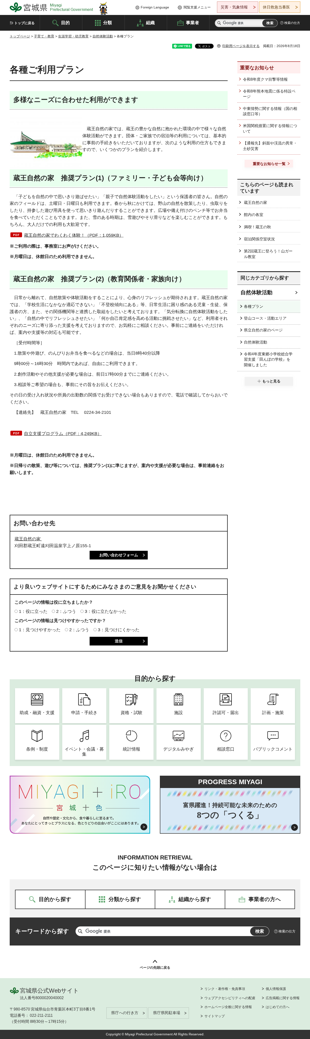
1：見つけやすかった (40, 629)
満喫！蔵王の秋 (257, 227)
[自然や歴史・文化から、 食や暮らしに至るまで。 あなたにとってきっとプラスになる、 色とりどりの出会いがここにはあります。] (80, 820)
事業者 (192, 22)
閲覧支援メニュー (197, 7)
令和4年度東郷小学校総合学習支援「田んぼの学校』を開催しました (268, 359)
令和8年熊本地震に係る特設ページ (269, 94)
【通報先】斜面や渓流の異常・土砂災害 (270, 145)
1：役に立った (33, 611)
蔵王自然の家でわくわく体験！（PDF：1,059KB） (74, 235)
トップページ (20, 36)
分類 (107, 22)
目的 (65, 22)
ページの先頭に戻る (155, 967)
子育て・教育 (44, 36)
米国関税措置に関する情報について (270, 128)
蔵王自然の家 (28, 539)
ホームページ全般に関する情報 (228, 1007)
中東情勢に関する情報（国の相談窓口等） (270, 111)
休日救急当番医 (276, 7)
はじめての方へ (277, 1007)
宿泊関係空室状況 (259, 239)
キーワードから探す (42, 931)
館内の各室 (253, 215)
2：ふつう (66, 611)
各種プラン (253, 306)
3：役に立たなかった (105, 611)
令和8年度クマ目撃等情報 (265, 79)
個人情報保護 (276, 989)
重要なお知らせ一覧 (269, 164)
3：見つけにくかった (119, 629)
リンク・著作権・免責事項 (224, 989)
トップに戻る (24, 23)
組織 (150, 22)
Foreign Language (155, 7)
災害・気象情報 (234, 7)
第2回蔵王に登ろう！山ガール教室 (268, 253)
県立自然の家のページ (263, 330)
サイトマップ (214, 1016)
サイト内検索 (219, 23)
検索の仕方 (292, 23)
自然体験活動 (103, 36)
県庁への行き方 (124, 1013)
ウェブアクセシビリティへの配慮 (229, 998)
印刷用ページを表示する (241, 46)
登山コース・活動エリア (265, 318)
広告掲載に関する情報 (283, 998)
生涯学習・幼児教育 (73, 36)
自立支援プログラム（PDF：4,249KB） (63, 433)
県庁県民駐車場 (166, 1013)
